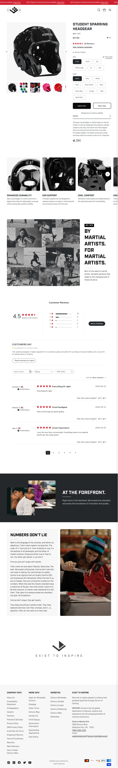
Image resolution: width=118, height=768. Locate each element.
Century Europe (56, 705)
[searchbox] (20, 371)
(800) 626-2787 (79, 730)
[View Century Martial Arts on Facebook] (19, 762)
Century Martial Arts (61, 761)
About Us (11, 698)
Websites (55, 692)
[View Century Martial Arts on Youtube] (30, 762)
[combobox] (43, 372)
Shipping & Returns (15, 735)
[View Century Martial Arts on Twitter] (24, 762)
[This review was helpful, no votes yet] (99, 398)
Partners (10, 716)
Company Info (14, 692)
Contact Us (33, 716)
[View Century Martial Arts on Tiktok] (14, 762)
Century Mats (56, 713)
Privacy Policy (12, 723)
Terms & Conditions (15, 739)
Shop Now (17, 2)
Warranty (11, 742)
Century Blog (34, 712)
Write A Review (97, 324)
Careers (10, 712)
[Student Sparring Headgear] (12, 87)
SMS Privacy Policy (15, 727)
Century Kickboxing (58, 709)
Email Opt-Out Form (15, 731)
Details (75, 116)
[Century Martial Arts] (14, 10)
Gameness (54, 717)
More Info (34, 692)
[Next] (66, 51)
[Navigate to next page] (75, 453)
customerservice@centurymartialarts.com (90, 736)
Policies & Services (15, 720)
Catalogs (32, 704)
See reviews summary (82, 47)
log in (88, 113)
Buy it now (102, 106)
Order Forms (34, 708)
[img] (109, 37)
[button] (98, 10)
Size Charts (33, 737)
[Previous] (7, 51)
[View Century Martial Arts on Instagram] (8, 762)
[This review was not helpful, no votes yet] (103, 398)
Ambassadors (12, 708)
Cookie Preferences (59, 764)
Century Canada (57, 701)
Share (78, 140)
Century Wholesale (58, 698)
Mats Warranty (13, 746)
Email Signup (34, 720)
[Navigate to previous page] (42, 453)
